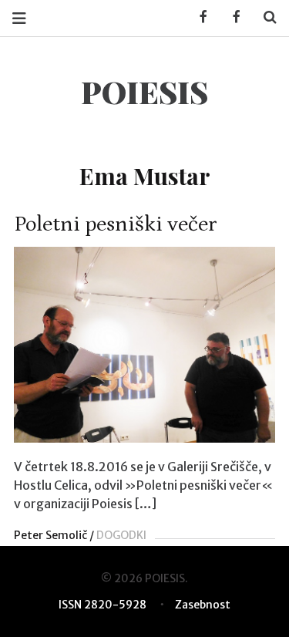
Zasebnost (202, 605)
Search (264, 17)
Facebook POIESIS (231, 17)
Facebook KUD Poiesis (198, 17)
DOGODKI (121, 535)
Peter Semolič (50, 535)
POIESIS (144, 91)
